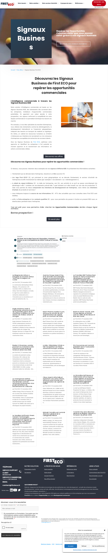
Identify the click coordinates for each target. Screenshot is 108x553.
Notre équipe (47, 472)
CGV (53, 544)
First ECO (36, 142)
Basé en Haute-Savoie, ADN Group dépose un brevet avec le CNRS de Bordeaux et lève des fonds (84, 314)
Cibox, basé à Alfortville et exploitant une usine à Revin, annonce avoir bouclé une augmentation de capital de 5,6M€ (53, 380)
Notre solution (33, 3)
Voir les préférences (98, 546)
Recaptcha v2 (6, 522)
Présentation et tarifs (30, 469)
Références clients (72, 469)
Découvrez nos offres (54, 156)
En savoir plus (54, 219)
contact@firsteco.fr (11, 485)
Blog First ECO (22, 9)
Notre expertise (48, 469)
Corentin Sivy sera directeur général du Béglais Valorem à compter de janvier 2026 (84, 413)
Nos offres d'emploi (49, 479)
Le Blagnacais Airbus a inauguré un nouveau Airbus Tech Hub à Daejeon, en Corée (23, 277)
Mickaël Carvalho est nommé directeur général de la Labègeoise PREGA (54, 413)
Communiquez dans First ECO (97, 472)
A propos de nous (66, 3)
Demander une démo (99, 3)
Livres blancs (70, 472)
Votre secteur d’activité (49, 3)
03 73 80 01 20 (13, 479)
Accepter (71, 546)
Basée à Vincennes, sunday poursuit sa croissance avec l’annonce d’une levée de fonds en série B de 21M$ (23, 347)
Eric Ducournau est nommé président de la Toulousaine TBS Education (83, 346)
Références (79, 3)
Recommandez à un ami (95, 475)
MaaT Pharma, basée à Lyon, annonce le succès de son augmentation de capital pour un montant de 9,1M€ (54, 314)
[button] (104, 530)
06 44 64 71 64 (7, 474)
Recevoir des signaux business (73, 44)
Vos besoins (27, 472)
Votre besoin (22, 3)
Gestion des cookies (61, 544)
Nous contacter (33, 9)
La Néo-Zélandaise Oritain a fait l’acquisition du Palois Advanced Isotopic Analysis (53, 346)
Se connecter (93, 479)
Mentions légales (46, 544)
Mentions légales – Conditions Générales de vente (85, 549)
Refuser (84, 546)
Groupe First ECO (49, 475)
